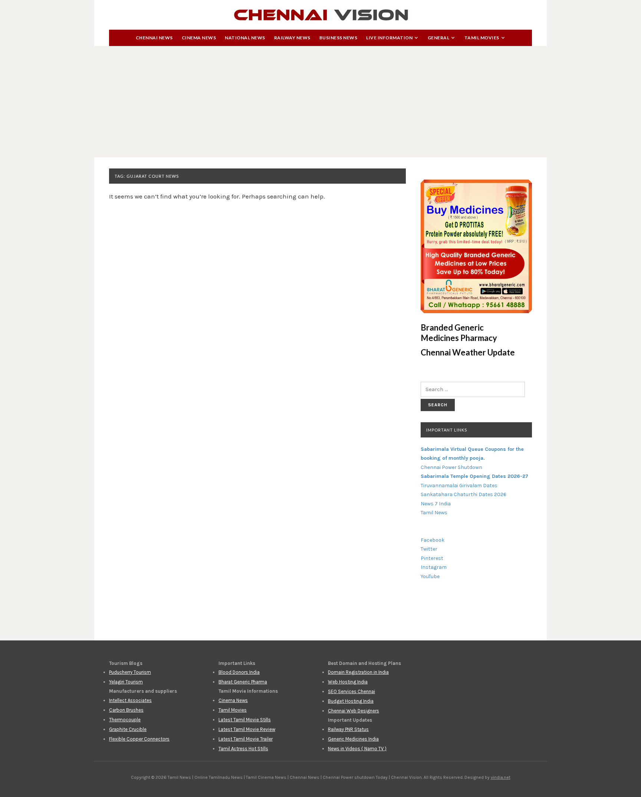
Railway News (292, 37)
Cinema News (199, 37)
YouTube (430, 576)
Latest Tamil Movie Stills (244, 719)
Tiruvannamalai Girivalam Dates (459, 485)
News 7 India (436, 504)
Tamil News (434, 512)
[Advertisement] (320, 102)
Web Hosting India (348, 682)
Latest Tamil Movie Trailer (245, 739)
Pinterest (432, 558)
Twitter (429, 549)
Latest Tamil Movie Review (246, 729)
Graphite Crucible (128, 729)
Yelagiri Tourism (126, 682)
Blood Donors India (239, 672)
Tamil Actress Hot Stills (243, 748)
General (439, 37)
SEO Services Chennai (351, 691)
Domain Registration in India (358, 672)
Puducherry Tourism (130, 672)
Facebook (432, 540)
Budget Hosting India (351, 701)
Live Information (389, 37)
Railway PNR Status (348, 729)
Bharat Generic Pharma (242, 682)
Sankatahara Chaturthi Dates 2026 (463, 494)
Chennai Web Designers (353, 711)
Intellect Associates (130, 700)
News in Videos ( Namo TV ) (357, 748)
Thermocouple (125, 719)
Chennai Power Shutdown (451, 467)
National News (245, 37)
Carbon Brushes (126, 710)
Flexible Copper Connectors (139, 739)
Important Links (446, 429)
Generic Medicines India (353, 739)
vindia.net (500, 777)
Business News (338, 37)
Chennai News (154, 37)
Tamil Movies (481, 37)
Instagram (434, 567)
